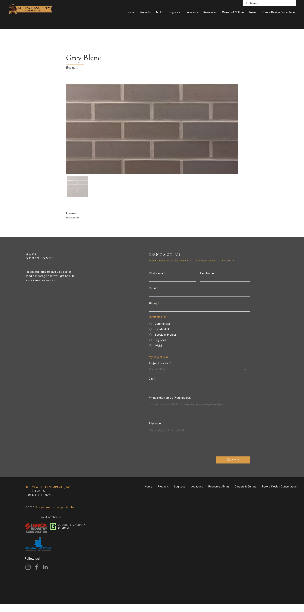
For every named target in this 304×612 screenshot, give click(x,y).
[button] (145, 12)
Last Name (207, 273)
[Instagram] (28, 567)
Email (152, 288)
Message (155, 423)
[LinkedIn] (45, 567)
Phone (153, 303)
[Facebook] (36, 567)
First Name (156, 273)
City (151, 378)
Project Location (159, 363)
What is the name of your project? (170, 397)
